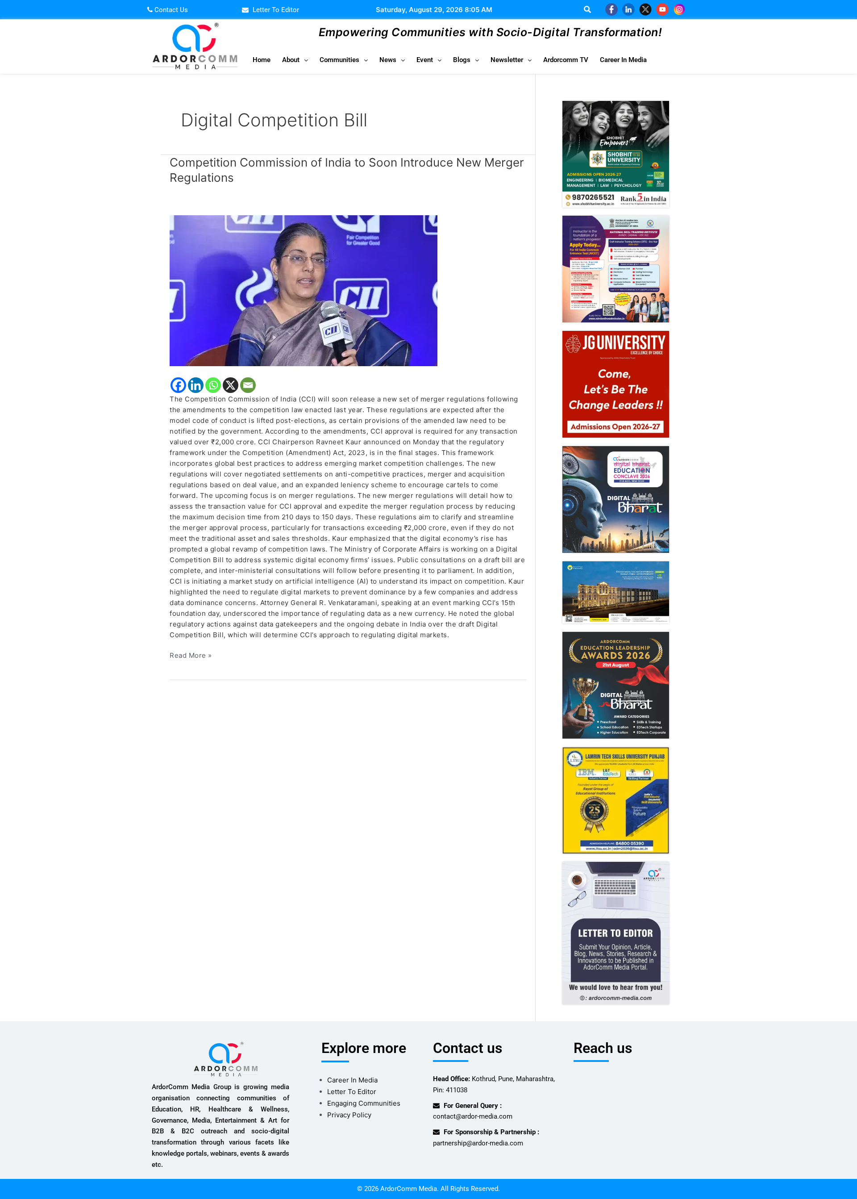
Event (424, 60)
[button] (295, 60)
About (291, 60)
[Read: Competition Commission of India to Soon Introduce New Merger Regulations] (348, 290)
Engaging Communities (363, 1103)
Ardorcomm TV (565, 60)
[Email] (248, 385)
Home (261, 60)
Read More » (191, 655)
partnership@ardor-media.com (478, 1143)
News (387, 60)
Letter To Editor (351, 1091)
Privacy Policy (349, 1115)
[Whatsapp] (213, 385)
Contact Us (170, 10)
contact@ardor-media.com (472, 1116)
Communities (339, 60)
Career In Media (623, 60)
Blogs (461, 60)
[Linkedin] (196, 385)
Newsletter (507, 60)
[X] (230, 385)
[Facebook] (178, 385)
